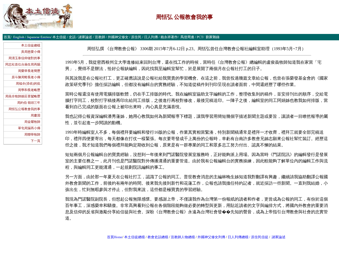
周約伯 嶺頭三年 (28, 103)
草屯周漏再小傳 (29, 128)
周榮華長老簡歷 (29, 71)
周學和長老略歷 (29, 90)
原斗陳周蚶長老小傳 (26, 77)
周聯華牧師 (32, 134)
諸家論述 (279, 237)
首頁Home (114, 237)
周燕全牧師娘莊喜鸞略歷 (22, 96)
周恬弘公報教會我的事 (24, 109)
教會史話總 (156, 237)
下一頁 (35, 141)
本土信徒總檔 (30, 45)
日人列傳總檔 (238, 237)
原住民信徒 (259, 237)
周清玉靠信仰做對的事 (24, 58)
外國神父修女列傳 (211, 237)
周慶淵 (35, 115)
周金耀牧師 (32, 122)
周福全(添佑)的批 (28, 83)
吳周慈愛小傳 (30, 52)
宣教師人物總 (181, 237)
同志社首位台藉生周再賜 (22, 64)
